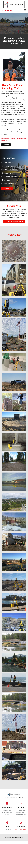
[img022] (14, 482)
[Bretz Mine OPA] (14, 622)
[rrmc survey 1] (14, 727)
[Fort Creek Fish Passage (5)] (14, 642)
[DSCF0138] (14, 582)
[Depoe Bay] (14, 602)
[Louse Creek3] (14, 662)
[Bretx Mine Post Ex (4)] (14, 382)
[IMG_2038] (14, 335)
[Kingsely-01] (14, 750)
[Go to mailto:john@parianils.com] (21, 826)
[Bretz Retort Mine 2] (14, 522)
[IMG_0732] (14, 362)
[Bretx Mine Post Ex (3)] (14, 421)
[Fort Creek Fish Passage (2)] (14, 461)
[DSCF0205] (14, 502)
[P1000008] (14, 307)
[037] (14, 682)
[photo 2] (14, 280)
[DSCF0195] (14, 442)
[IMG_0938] (14, 562)
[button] (6, 144)
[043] (14, 251)
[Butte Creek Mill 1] (14, 770)
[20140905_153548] (7, 402)
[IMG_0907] (14, 542)
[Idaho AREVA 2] (19, 402)
